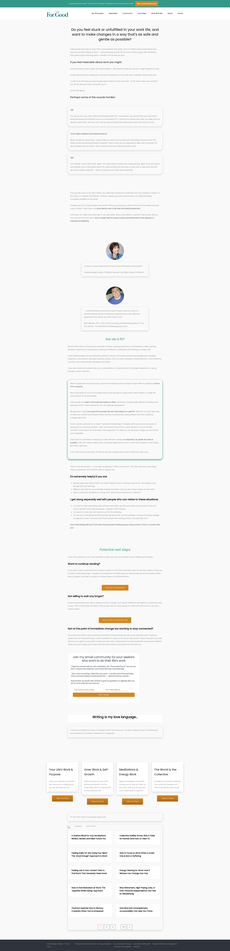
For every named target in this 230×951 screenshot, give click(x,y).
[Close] (227, 3)
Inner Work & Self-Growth (141, 944)
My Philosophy (98, 13)
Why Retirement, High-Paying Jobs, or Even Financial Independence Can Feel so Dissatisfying (138, 890)
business (78, 826)
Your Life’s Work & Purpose (122, 944)
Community (127, 13)
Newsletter (113, 13)
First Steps (142, 13)
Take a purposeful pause (147, 4)
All (69, 826)
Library (180, 13)
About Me (136, 947)
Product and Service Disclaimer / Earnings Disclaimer (93, 944)
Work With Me (156, 13)
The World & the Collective (122, 947)
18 (123, 927)
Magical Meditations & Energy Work (165, 944)
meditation (90, 826)
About (170, 13)
